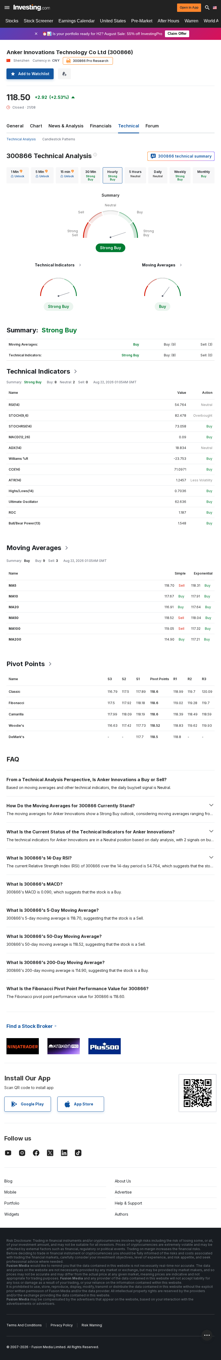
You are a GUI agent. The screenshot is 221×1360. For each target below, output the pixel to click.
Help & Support (128, 1203)
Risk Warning (92, 1325)
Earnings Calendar (76, 21)
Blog (8, 1181)
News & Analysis (66, 125)
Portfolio (11, 1203)
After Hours (168, 21)
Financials (101, 125)
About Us (123, 1181)
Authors (121, 1214)
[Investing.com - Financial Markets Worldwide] (31, 7)
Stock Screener (38, 21)
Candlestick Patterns (58, 139)
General (14, 125)
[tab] (17, 175)
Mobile (10, 1192)
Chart (36, 125)
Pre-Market (141, 21)
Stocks (11, 21)
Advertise (123, 1192)
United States (113, 21)
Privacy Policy (62, 1325)
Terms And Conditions (24, 1325)
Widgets (11, 1214)
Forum (152, 125)
